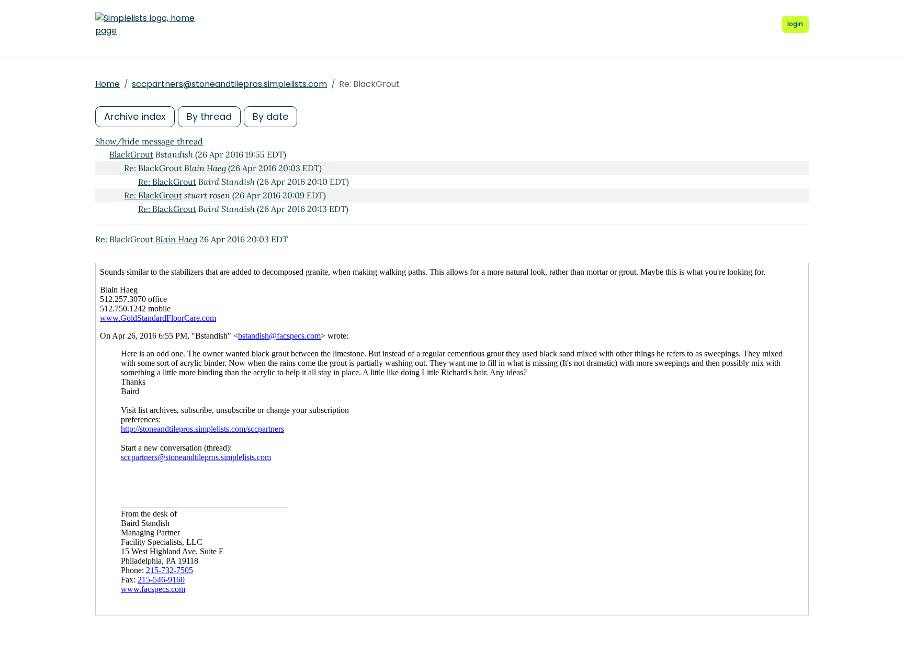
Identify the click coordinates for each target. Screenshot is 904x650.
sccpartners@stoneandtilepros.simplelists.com (229, 84)
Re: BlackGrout (167, 181)
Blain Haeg (176, 239)
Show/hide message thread (149, 141)
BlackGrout (131, 154)
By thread (209, 116)
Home (107, 84)
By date (270, 116)
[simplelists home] (145, 24)
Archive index (135, 116)
